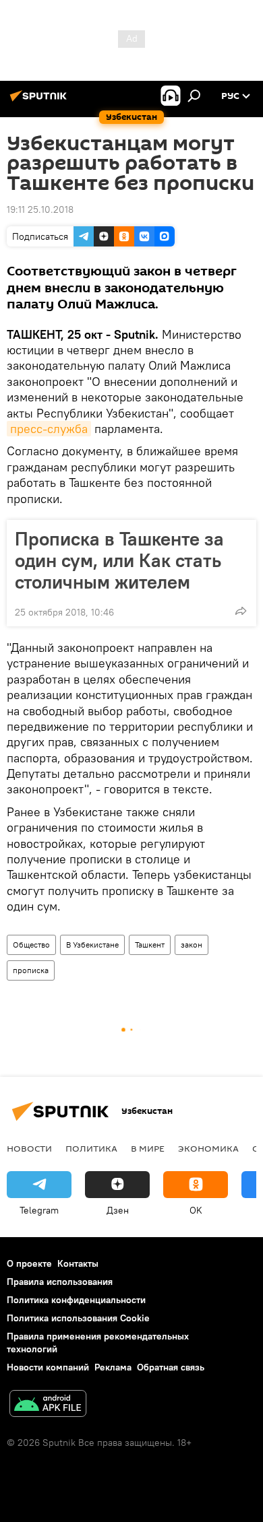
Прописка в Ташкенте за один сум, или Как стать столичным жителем (119, 560)
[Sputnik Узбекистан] (40, 101)
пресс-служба (49, 428)
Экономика (208, 1148)
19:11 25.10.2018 (40, 209)
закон (191, 944)
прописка (31, 970)
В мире (148, 1148)
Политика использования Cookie (78, 1318)
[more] (240, 610)
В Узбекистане (92, 944)
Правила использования (60, 1282)
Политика (91, 1148)
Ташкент (150, 944)
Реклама (113, 1367)
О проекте (29, 1263)
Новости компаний (48, 1367)
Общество (31, 944)
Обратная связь (170, 1367)
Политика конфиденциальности (76, 1300)
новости (29, 1148)
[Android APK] (48, 1405)
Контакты (77, 1263)
